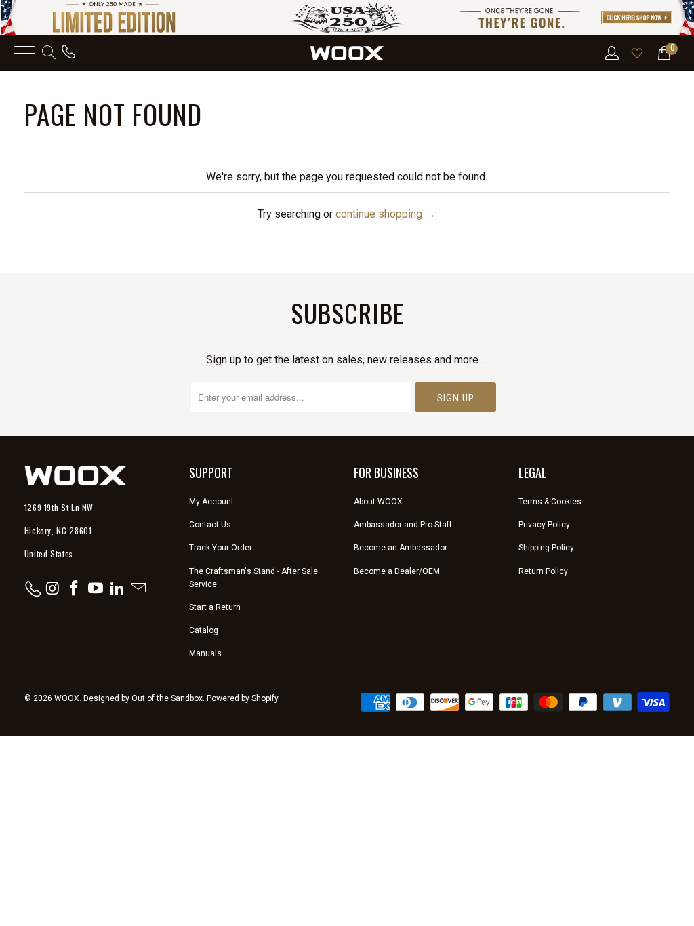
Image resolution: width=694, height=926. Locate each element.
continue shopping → (385, 213)
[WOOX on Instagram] (53, 589)
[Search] (48, 53)
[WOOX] (347, 53)
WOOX (66, 698)
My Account (211, 501)
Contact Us (210, 524)
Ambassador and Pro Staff (403, 524)
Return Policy (543, 571)
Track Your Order (220, 547)
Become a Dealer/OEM (397, 571)
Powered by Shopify (243, 698)
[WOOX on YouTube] (96, 589)
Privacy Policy (544, 524)
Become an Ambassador (400, 547)
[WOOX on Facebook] (74, 589)
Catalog (203, 630)
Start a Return (215, 607)
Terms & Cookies (549, 501)
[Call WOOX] (68, 53)
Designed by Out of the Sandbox (143, 698)
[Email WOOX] (139, 589)
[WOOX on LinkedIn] (117, 589)
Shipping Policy (546, 547)
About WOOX (378, 501)
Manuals (205, 653)
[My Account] (611, 53)
